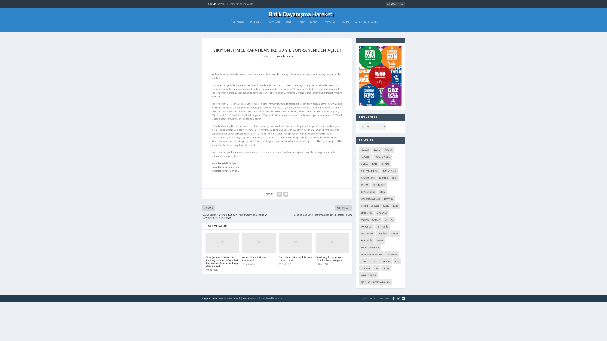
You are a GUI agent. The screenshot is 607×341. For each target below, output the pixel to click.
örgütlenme (368, 275)
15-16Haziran (382, 157)
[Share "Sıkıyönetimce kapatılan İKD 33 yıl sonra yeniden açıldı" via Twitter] (279, 194)
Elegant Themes (210, 298)
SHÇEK (394, 233)
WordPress (248, 298)
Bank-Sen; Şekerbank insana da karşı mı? (295, 259)
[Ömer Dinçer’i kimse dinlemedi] (259, 243)
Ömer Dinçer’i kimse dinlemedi (254, 259)
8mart (388, 150)
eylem (364, 184)
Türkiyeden (236, 22)
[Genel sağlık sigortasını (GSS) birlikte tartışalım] (332, 243)
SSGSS (380, 240)
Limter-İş (366, 212)
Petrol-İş (382, 226)
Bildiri (289, 22)
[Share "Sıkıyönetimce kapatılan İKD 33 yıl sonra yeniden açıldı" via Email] (286, 194)
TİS (376, 268)
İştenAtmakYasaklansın (375, 282)
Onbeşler (366, 226)
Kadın (302, 22)
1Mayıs (365, 150)
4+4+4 (377, 150)
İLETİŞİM (362, 298)
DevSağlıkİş (368, 177)
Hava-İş (388, 198)
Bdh (374, 164)
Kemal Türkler (370, 205)
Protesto (367, 233)
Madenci (382, 212)
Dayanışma (389, 171)
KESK (386, 205)
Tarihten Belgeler (365, 22)
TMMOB (385, 261)
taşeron (391, 254)
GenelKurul (368, 191)
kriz (395, 205)
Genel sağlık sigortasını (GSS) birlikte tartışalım (329, 259)
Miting (389, 219)
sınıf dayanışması (371, 254)
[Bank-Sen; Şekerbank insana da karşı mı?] (295, 243)
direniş (383, 177)
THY (374, 261)
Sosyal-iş (366, 240)
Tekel (364, 261)
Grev (382, 191)
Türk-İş (365, 268)
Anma (364, 164)
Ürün (386, 268)
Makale (315, 22)
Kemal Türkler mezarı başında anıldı (235, 3)
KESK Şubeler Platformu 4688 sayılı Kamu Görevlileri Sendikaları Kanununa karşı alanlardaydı (221, 261)
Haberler (255, 22)
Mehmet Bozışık (370, 219)
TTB (397, 261)
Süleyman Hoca (370, 247)
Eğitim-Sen (379, 184)
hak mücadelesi (370, 198)
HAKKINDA (383, 298)
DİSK (394, 177)
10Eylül (365, 157)
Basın (345, 22)
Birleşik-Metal (370, 171)
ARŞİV (372, 298)
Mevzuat (331, 22)
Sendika (382, 233)
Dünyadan (273, 22)
